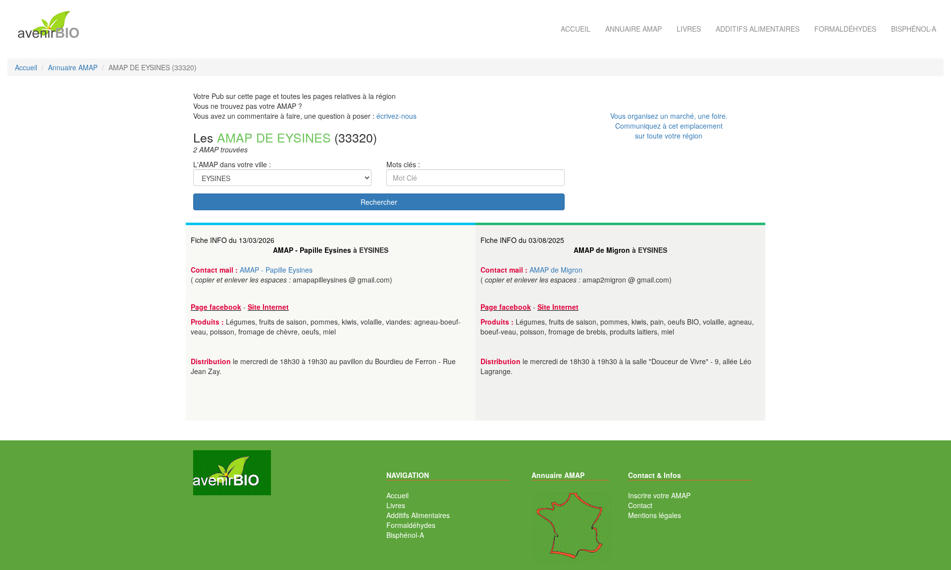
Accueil (575, 29)
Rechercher (379, 202)
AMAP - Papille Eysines (312, 250)
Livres (689, 29)
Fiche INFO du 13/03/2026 (232, 240)
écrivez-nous (396, 116)
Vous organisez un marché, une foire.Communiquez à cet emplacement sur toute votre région (669, 126)
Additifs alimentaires (757, 29)
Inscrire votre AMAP (659, 495)
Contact (640, 505)
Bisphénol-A (913, 29)
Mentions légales (654, 515)
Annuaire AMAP (633, 29)
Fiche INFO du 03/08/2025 (522, 240)
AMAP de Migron (602, 250)
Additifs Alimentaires (418, 515)
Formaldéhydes (845, 29)
